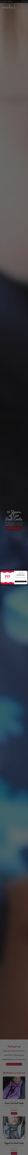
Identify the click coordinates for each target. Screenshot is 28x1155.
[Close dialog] (26, 571)
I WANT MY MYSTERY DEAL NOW (20, 581)
